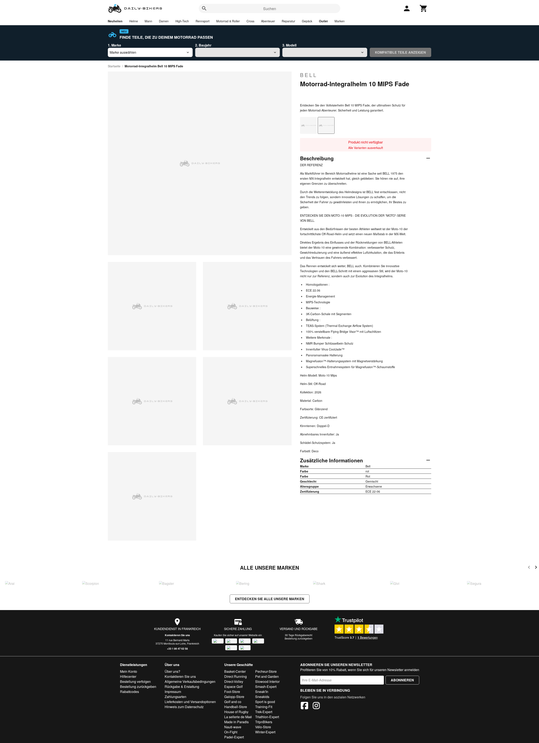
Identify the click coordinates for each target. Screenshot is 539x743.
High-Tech (182, 21)
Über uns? (172, 671)
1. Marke (114, 45)
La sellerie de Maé (238, 716)
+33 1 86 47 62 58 (177, 648)
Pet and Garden (267, 676)
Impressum (173, 691)
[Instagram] (316, 706)
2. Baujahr (203, 45)
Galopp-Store (234, 696)
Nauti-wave (232, 726)
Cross (250, 21)
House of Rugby (236, 711)
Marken (340, 21)
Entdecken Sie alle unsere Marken (269, 598)
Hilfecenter (128, 676)
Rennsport (202, 21)
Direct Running (235, 676)
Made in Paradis (236, 721)
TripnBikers (263, 721)
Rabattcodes (129, 691)
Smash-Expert (265, 686)
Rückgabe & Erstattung (182, 686)
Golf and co (232, 701)
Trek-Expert (263, 711)
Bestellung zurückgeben (298, 638)
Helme (133, 21)
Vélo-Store (263, 726)
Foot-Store (232, 691)
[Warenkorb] (423, 8)
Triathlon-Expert (267, 716)
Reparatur (288, 21)
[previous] (529, 568)
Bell (308, 75)
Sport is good (265, 701)
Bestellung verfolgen (135, 681)
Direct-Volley (233, 681)
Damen (164, 21)
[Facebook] (304, 706)
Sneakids (262, 696)
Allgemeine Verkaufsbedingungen (190, 681)
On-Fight (230, 732)
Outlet (323, 21)
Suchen (269, 8)
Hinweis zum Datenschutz (184, 706)
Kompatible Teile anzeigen (400, 52)
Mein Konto (128, 671)
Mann (148, 21)
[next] (536, 568)
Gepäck (307, 21)
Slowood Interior (267, 681)
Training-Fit (263, 706)
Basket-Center (235, 671)
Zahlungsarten (175, 696)
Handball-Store (235, 706)
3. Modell (289, 45)
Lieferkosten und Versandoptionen (190, 701)
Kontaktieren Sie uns (177, 635)
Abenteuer (268, 21)
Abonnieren (402, 680)
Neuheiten (115, 21)
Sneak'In (261, 691)
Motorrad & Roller (228, 21)
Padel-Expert (234, 737)
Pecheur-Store (266, 671)
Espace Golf (233, 686)
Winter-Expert (265, 732)
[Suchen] (204, 8)
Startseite (114, 66)
